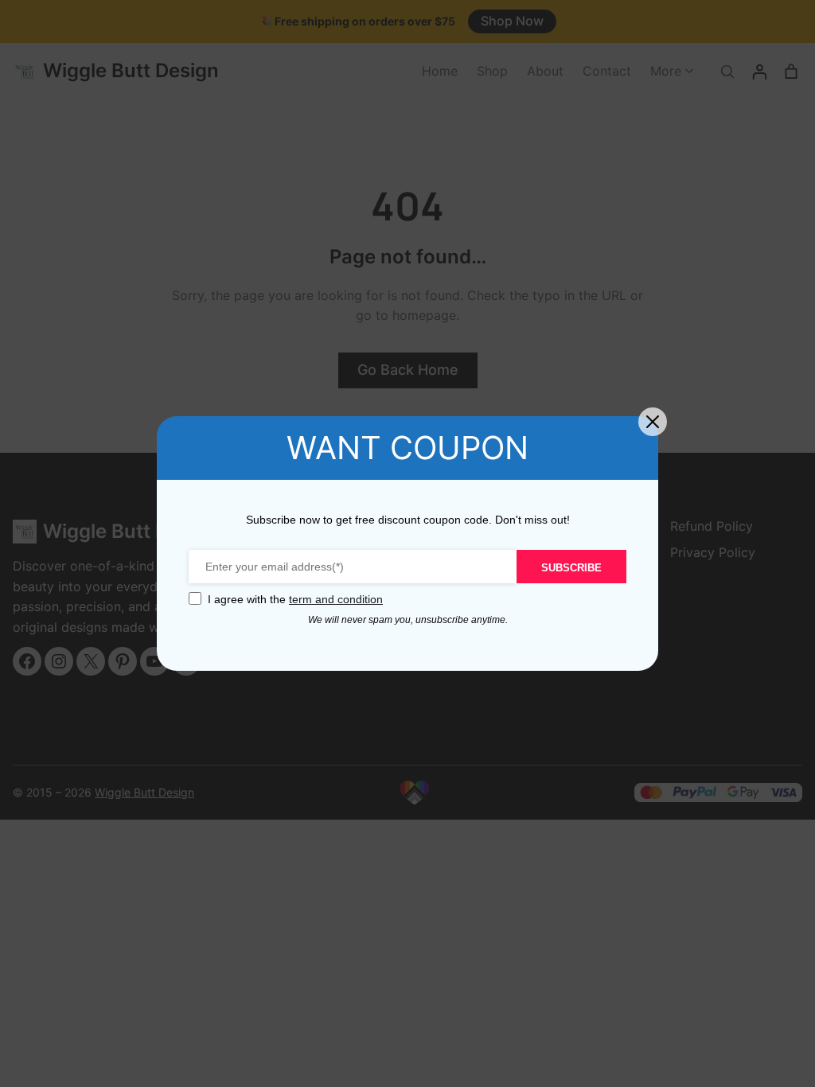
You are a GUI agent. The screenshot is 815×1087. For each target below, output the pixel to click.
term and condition (336, 599)
